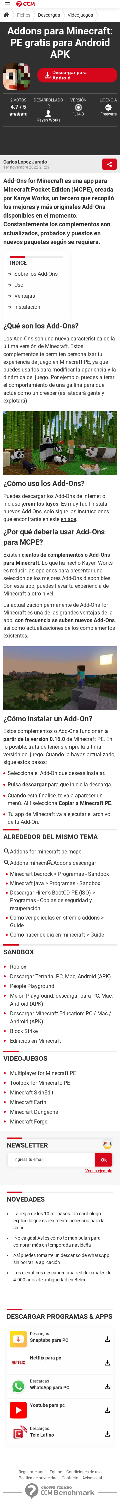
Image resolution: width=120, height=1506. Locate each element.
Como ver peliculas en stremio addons (55, 918)
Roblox (18, 967)
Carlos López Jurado (25, 162)
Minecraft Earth (28, 1102)
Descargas (49, 15)
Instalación (27, 307)
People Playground (32, 986)
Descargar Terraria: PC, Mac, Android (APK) (60, 976)
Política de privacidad (38, 1478)
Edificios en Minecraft (35, 1041)
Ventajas (24, 296)
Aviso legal (92, 1478)
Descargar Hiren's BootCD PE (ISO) (50, 893)
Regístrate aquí (32, 1472)
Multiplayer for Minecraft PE (43, 1073)
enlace (68, 519)
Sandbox (18, 952)
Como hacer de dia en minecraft (47, 935)
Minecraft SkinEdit (31, 1092)
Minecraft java (27, 883)
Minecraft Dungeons (34, 1112)
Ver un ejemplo (98, 1171)
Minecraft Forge (28, 1121)
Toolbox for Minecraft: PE (40, 1083)
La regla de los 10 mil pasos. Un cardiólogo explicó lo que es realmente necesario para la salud (59, 1220)
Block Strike (24, 1031)
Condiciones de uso (84, 1472)
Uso (18, 285)
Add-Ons (23, 338)
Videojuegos (80, 15)
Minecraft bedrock (31, 874)
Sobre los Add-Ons (36, 274)
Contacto (70, 1478)
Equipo (56, 1472)
